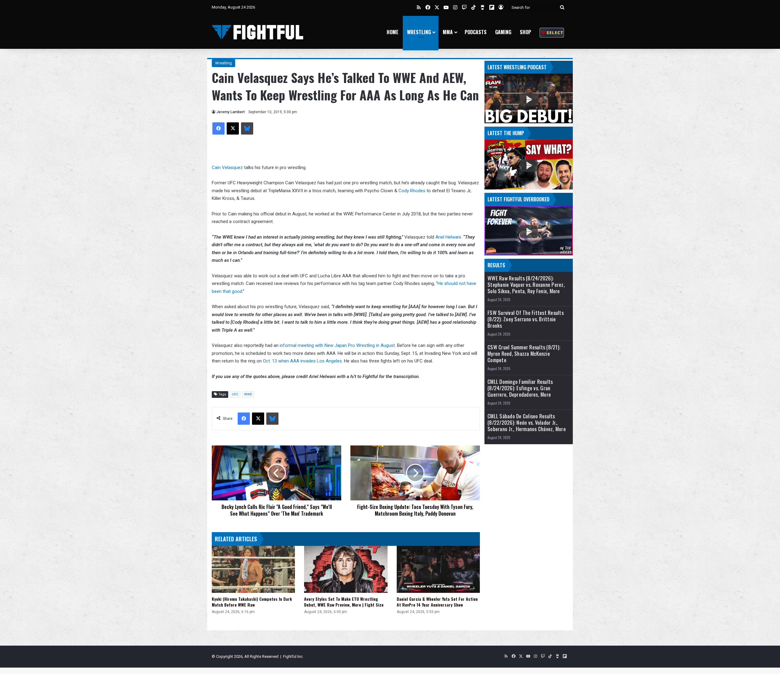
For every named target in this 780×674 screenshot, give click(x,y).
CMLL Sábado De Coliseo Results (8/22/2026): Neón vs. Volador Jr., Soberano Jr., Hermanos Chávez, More (527, 422)
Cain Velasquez (227, 167)
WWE (248, 394)
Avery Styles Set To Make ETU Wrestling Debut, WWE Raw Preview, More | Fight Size (344, 602)
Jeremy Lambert (230, 112)
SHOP (525, 32)
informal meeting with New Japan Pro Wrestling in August (337, 345)
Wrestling (419, 32)
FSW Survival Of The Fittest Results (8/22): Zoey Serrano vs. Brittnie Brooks (526, 319)
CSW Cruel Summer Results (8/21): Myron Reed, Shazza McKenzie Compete (524, 353)
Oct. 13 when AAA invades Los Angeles (302, 361)
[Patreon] (551, 32)
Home (393, 32)
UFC (235, 394)
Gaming (503, 32)
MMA (448, 32)
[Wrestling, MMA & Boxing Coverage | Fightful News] (257, 32)
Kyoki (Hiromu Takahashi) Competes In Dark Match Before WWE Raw (252, 602)
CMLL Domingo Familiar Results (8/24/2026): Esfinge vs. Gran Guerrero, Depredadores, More (520, 388)
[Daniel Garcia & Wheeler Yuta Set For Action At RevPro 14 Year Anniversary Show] (438, 569)
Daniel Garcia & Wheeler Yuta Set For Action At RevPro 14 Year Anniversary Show (437, 602)
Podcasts (476, 32)
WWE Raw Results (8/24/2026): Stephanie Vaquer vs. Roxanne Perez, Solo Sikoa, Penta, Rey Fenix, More (526, 284)
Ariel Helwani (448, 237)
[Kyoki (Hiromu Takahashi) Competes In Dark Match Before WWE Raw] (253, 569)
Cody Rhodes (412, 190)
